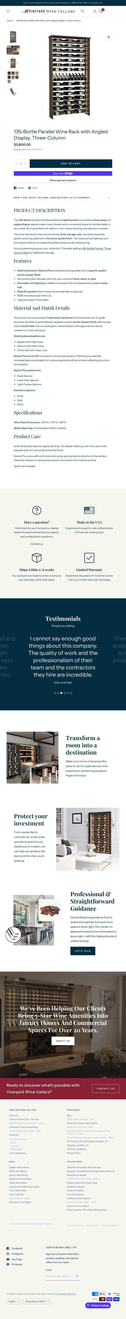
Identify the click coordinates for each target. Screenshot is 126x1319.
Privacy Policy (73, 1153)
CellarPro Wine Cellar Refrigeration (84, 1167)
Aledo (13, 1142)
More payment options (63, 180)
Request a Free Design (20, 1202)
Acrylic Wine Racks (18, 1175)
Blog (69, 1115)
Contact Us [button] (106, 1088)
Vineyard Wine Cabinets (79, 1198)
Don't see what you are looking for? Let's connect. (52, 197)
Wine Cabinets (16, 1194)
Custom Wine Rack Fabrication (24, 1187)
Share (21, 188)
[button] (82, 951)
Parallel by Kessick (76, 1187)
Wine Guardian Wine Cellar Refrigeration (87, 1210)
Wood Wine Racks (18, 1183)
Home (10, 20)
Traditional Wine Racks (20, 1179)
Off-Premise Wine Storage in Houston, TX (87, 1141)
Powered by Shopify (66, 1293)
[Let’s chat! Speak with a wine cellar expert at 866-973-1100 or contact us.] (63, 2)
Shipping (18, 149)
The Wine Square (75, 1194)
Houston (15, 1146)
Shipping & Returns (109, 1225)
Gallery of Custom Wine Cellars (82, 1123)
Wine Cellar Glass (17, 1190)
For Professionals (17, 1153)
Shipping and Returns (77, 1145)
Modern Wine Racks (19, 1167)
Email (48, 1270)
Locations (14, 1135)
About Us (13, 1115)
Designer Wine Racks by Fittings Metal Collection (91, 1171)
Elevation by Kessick (77, 1175)
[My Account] (95, 11)
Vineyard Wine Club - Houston (24, 1119)
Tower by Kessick (75, 1190)
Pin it (35, 188)
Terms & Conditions (76, 1149)
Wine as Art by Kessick (78, 1206)
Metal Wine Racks (18, 1171)
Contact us (37, 543)
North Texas (16, 1149)
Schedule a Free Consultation (23, 1127)
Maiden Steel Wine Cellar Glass (82, 1183)
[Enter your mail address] (77, 1276)
